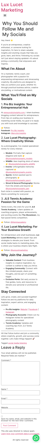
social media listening (17, 343)
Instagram (10, 312)
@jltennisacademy (18, 222)
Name (4, 389)
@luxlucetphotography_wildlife (22, 164)
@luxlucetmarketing (19, 250)
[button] (36, 438)
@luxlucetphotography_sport (18, 180)
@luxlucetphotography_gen (17, 188)
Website (23, 309)
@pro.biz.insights (18, 133)
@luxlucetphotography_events (19, 172)
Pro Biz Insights (17, 130)
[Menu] (5, 15)
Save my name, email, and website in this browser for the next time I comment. (19, 419)
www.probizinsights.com (14, 112)
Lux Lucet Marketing (12, 7)
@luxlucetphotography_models (19, 158)
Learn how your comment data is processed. (20, 434)
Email (4, 398)
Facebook (33, 309)
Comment (6, 360)
